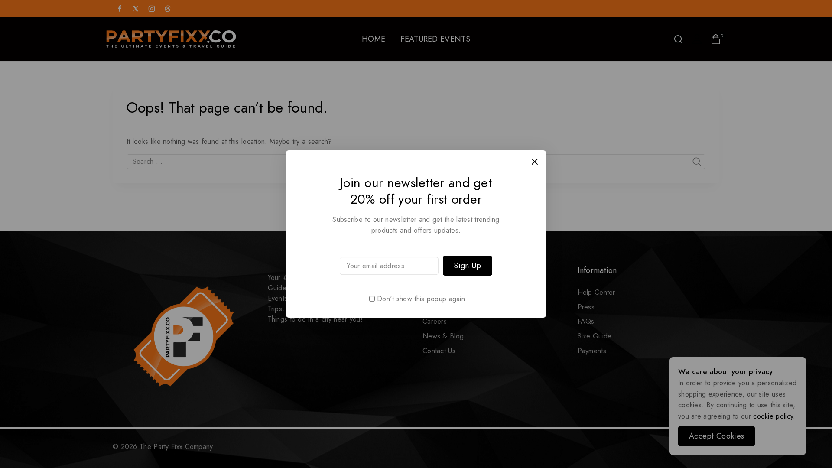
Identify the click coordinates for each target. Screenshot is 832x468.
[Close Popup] (535, 161)
